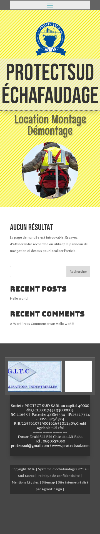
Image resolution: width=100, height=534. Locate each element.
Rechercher (78, 272)
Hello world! (19, 298)
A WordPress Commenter (29, 324)
